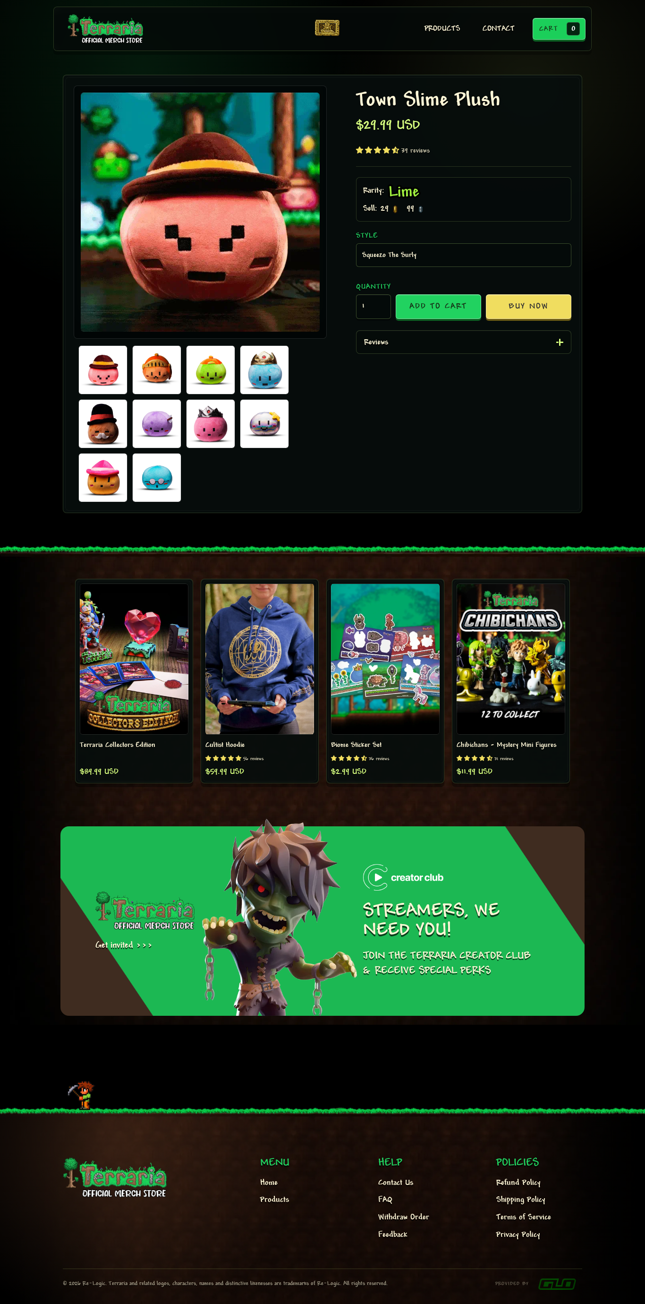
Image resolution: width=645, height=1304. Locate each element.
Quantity (373, 287)
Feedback (392, 1235)
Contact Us (395, 1183)
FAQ (385, 1200)
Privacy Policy (518, 1235)
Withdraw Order (403, 1217)
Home (269, 1183)
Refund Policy (518, 1183)
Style (367, 236)
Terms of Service (523, 1217)
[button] (559, 29)
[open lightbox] (200, 212)
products (442, 29)
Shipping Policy (520, 1200)
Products (274, 1200)
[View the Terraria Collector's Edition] (327, 28)
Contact (499, 29)
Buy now (529, 306)
